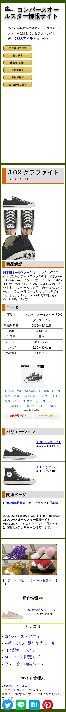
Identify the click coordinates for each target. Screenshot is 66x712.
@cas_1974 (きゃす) (17, 685)
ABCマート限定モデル (24, 657)
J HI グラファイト (48, 467)
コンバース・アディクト (26, 636)
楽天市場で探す (18, 415)
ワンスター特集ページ (24, 664)
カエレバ (37, 410)
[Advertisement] (33, 126)
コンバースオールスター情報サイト (31, 12)
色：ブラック (37, 502)
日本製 (53, 502)
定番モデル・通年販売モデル (30, 643)
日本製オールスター (16, 272)
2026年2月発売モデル (40, 609)
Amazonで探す (47, 415)
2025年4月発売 (15, 502)
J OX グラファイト (48, 442)
